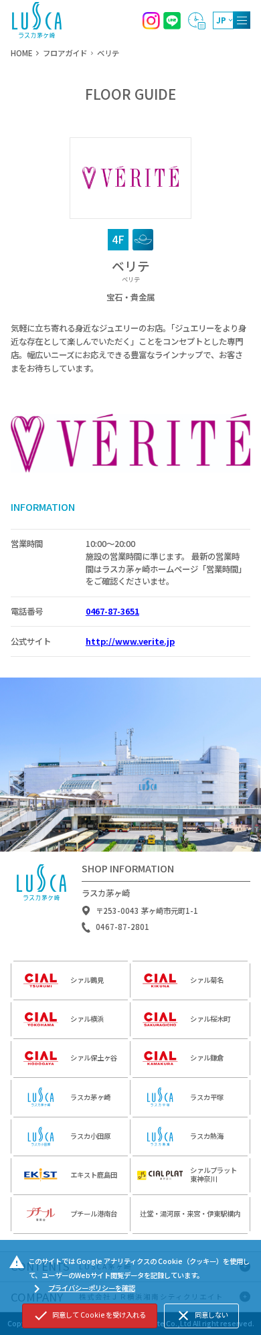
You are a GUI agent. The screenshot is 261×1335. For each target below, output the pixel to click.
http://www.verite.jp (130, 641)
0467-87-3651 (112, 611)
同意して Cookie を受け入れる (89, 1316)
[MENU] (241, 20)
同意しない (201, 1316)
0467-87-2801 (122, 927)
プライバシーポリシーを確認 (82, 1289)
